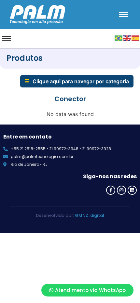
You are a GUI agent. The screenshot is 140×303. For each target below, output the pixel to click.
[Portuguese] (119, 37)
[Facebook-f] (110, 190)
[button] (76, 81)
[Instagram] (121, 190)
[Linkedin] (132, 190)
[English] (127, 37)
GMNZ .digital (89, 215)
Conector (70, 98)
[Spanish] (136, 37)
